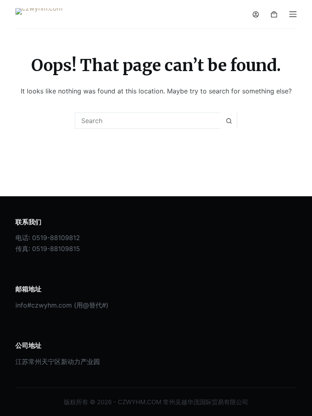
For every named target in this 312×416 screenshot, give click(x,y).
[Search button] (229, 121)
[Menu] (293, 14)
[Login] (256, 14)
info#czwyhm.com (43, 305)
